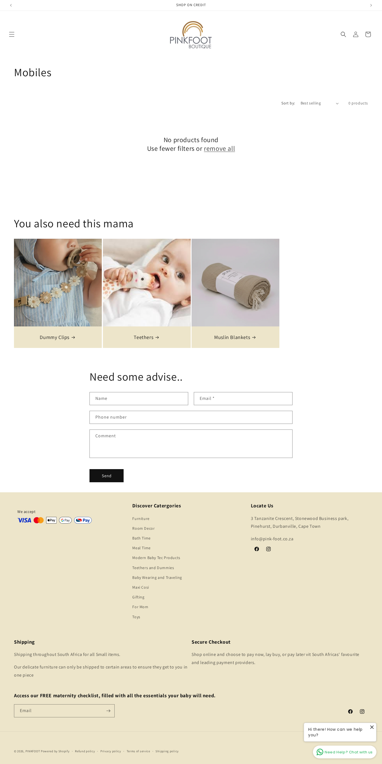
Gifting (138, 597)
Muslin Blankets (232, 337)
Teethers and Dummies (153, 567)
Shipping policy (167, 751)
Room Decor (143, 528)
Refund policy (85, 751)
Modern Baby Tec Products (156, 557)
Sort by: (288, 103)
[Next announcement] (371, 5)
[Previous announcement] (11, 5)
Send (107, 475)
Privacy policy (110, 751)
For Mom (140, 606)
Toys (136, 616)
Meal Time (141, 547)
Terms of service (138, 751)
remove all (219, 148)
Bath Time (141, 538)
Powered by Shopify (55, 751)
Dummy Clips (54, 337)
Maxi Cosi (140, 587)
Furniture (140, 518)
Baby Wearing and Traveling (157, 577)
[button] (12, 34)
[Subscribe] (108, 710)
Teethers (143, 337)
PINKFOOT (32, 751)
